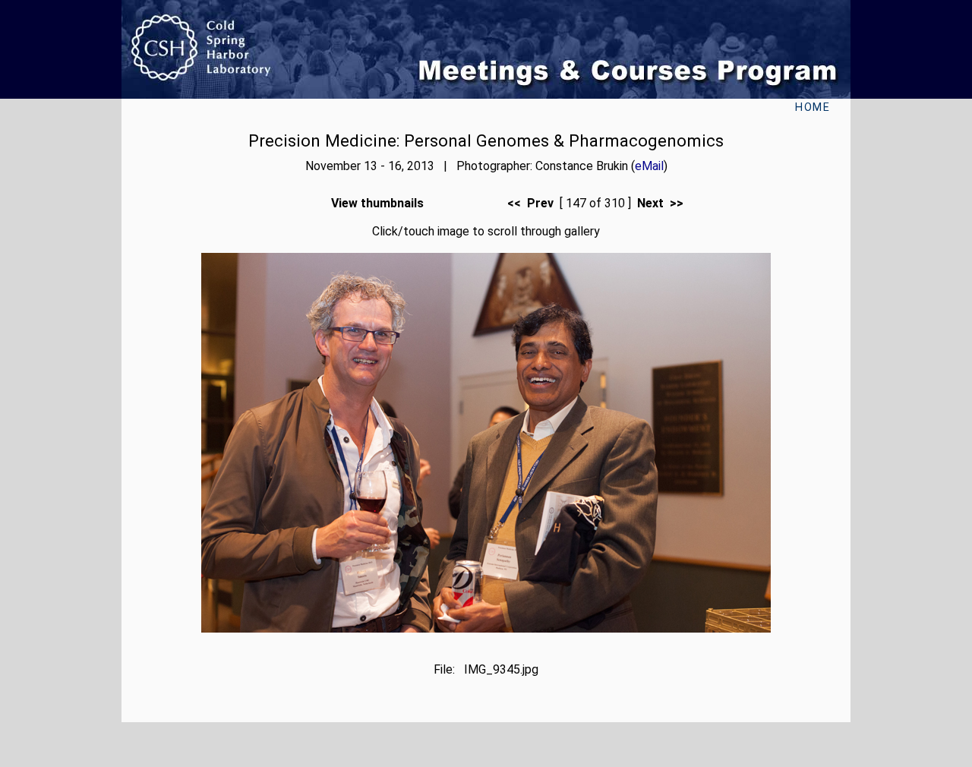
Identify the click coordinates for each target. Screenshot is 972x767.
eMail (649, 166)
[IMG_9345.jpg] (486, 628)
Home (812, 107)
